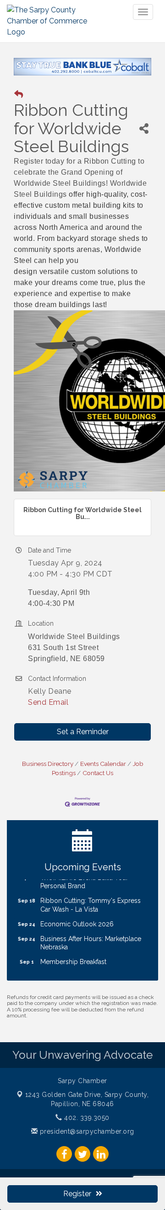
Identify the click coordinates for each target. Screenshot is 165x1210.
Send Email (48, 702)
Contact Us (97, 772)
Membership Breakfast (73, 956)
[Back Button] (18, 94)
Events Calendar (103, 763)
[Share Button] (144, 128)
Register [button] (77, 1193)
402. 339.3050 (86, 1117)
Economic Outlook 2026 (77, 919)
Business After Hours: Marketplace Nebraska (90, 938)
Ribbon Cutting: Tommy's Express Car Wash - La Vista (90, 900)
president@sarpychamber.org (86, 1131)
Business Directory (47, 763)
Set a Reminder (83, 731)
